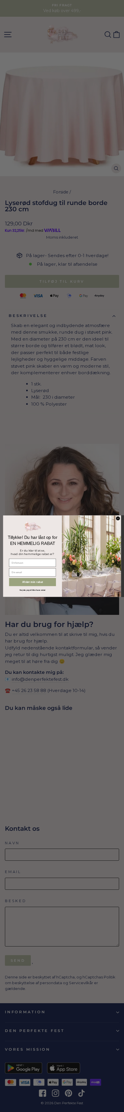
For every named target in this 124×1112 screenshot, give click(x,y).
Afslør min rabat (32, 581)
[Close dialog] (118, 518)
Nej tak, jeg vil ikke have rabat (32, 590)
